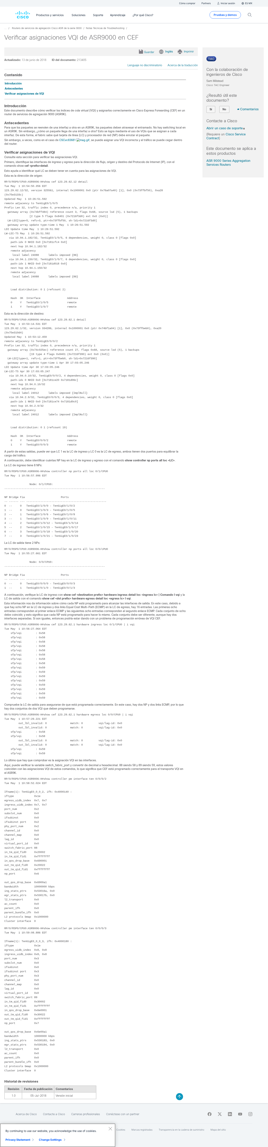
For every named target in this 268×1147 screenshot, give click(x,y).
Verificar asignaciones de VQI (24, 93)
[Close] (110, 1129)
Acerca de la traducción (183, 65)
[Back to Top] (179, 1096)
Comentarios (249, 109)
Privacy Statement (17, 1139)
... (5, 28)
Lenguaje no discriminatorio (145, 65)
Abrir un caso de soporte (224, 128)
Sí (211, 109)
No (224, 109)
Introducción (13, 83)
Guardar (149, 52)
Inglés (169, 51)
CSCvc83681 (67, 140)
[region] (57, 1135)
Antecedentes (14, 88)
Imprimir (189, 51)
